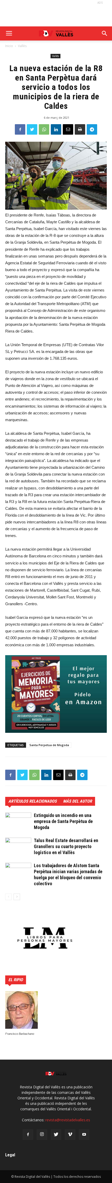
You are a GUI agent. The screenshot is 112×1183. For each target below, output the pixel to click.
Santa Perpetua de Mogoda (49, 745)
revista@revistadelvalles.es (67, 1119)
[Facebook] (28, 1134)
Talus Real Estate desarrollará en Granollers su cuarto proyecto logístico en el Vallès (66, 846)
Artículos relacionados (32, 801)
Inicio (9, 46)
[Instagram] (42, 1134)
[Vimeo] (70, 1134)
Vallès (22, 46)
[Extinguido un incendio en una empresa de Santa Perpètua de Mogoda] (18, 822)
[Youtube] (84, 1134)
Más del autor (77, 801)
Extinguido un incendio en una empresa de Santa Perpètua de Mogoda (63, 821)
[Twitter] (56, 1134)
